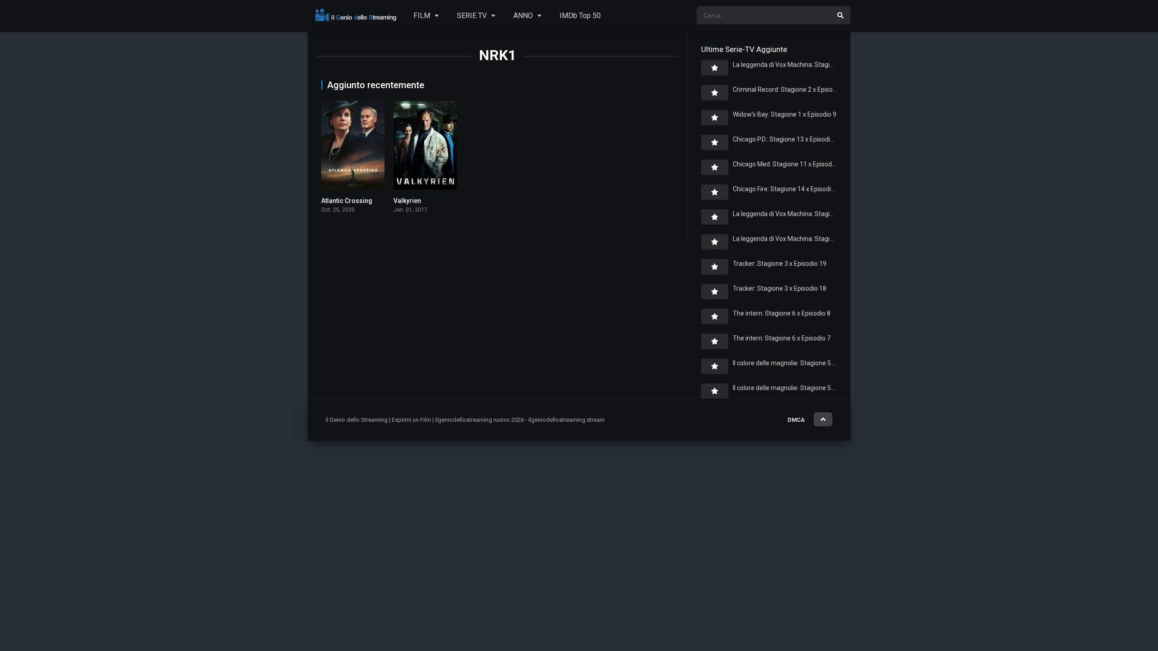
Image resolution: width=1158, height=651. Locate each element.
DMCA (796, 419)
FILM (421, 15)
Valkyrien (407, 200)
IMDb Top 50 (580, 15)
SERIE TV (472, 15)
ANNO (523, 15)
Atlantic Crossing (346, 200)
